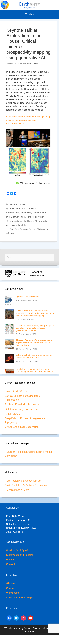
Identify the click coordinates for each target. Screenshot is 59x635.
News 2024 (15, 204)
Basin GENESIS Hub (16, 391)
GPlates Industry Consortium (21, 409)
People (10, 559)
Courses (11, 588)
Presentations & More (17, 490)
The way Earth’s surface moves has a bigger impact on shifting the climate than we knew (34, 342)
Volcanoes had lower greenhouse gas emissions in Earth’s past (34, 356)
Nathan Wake (39, 212)
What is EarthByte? (17, 550)
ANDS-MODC (12, 413)
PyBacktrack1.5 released (28, 296)
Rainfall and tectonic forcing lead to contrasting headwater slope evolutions (34, 370)
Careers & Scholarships (19, 597)
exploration (25, 212)
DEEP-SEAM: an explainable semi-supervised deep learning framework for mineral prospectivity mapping (35, 313)
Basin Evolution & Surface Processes (26, 485)
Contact (10, 564)
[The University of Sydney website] (15, 276)
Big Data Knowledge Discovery (22, 404)
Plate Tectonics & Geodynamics (23, 480)
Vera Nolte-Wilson (35, 216)
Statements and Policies (19, 554)
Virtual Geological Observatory (22, 426)
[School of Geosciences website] (36, 276)
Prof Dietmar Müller (15, 216)
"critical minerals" (18, 208)
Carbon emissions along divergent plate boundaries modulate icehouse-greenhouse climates (35, 328)
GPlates (10, 583)
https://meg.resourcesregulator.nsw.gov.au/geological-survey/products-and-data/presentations (28, 120)
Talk (24, 204)
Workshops (12, 592)
